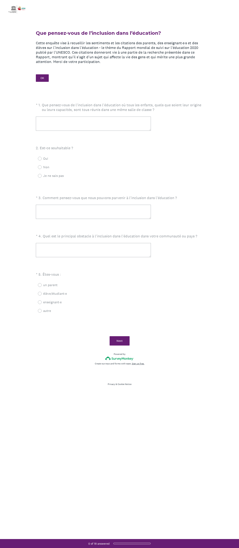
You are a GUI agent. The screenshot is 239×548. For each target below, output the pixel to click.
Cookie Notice (124, 384)
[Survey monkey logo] (119, 358)
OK (42, 78)
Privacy (111, 384)
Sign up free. (138, 363)
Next (120, 341)
